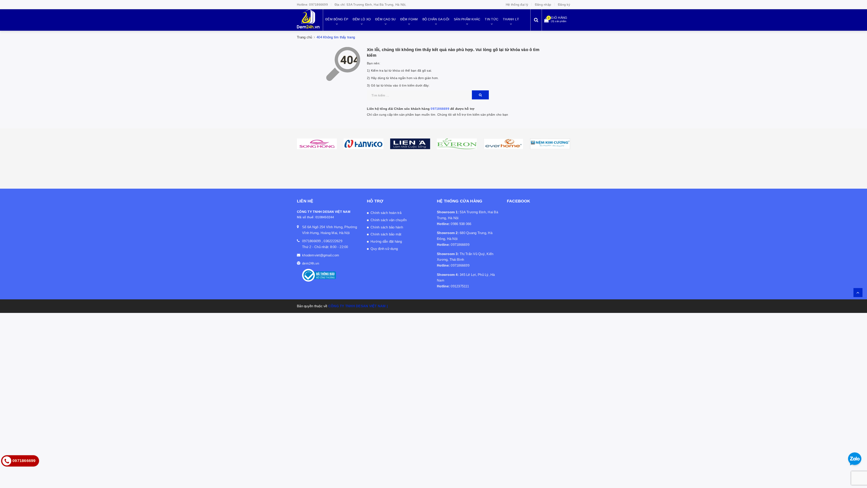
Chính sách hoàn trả (386, 213)
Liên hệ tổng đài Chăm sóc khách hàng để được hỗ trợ (421, 108)
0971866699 (318, 4)
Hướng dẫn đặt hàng (386, 241)
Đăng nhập (543, 4)
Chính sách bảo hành (387, 227)
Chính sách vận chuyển (389, 220)
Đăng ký (564, 4)
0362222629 (333, 241)
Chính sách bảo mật (386, 234)
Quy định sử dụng (384, 249)
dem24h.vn (310, 263)
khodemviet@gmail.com (320, 255)
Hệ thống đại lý (517, 4)
